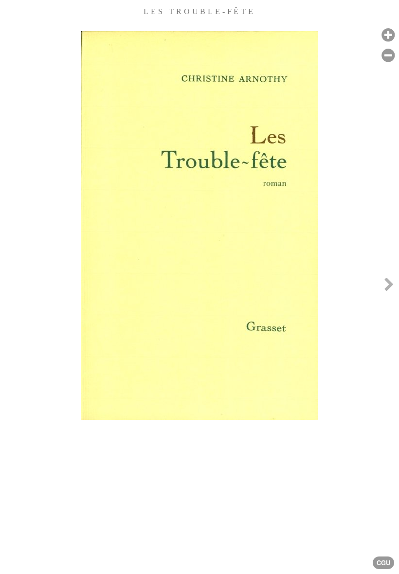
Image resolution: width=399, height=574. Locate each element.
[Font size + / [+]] (388, 35)
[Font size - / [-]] (388, 56)
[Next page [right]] (389, 287)
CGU (383, 562)
